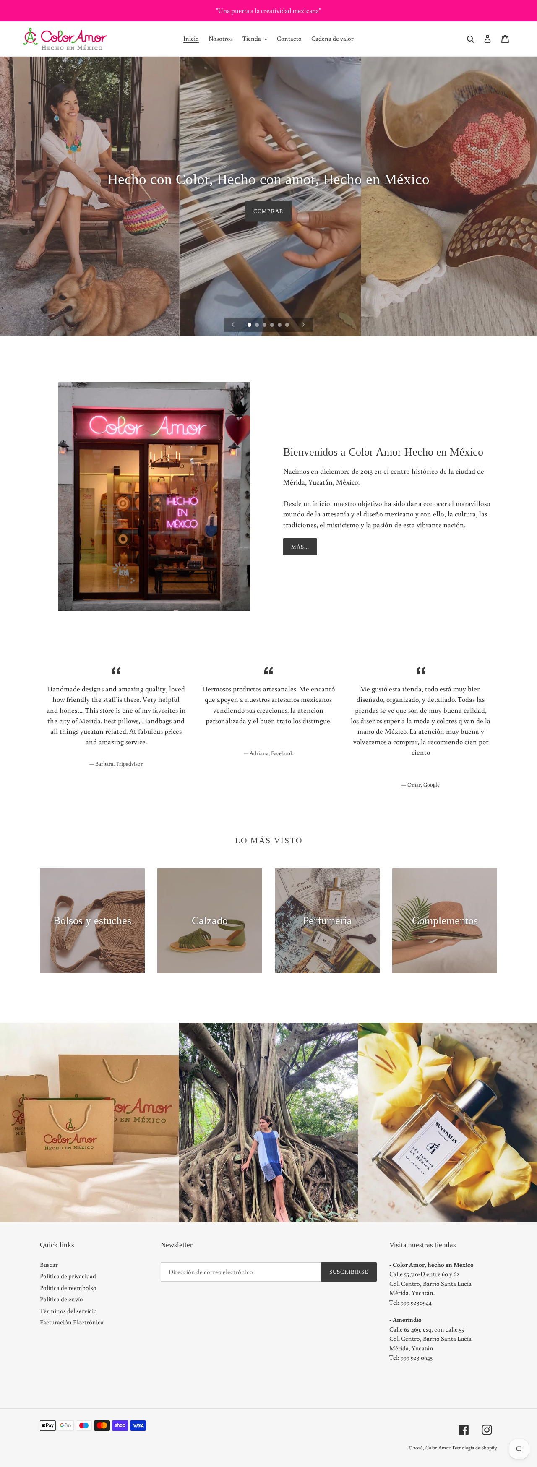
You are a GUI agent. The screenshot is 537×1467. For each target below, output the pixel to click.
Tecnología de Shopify (474, 1447)
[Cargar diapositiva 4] (272, 325)
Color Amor (438, 1447)
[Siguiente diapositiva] (303, 324)
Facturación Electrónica (72, 1322)
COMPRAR (268, 211)
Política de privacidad (68, 1276)
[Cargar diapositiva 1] (250, 325)
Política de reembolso (68, 1288)
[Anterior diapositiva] (233, 324)
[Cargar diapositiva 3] (265, 325)
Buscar (49, 1265)
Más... (300, 547)
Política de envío (61, 1299)
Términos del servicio (68, 1311)
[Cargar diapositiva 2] (257, 325)
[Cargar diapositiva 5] (280, 325)
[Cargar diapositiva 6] (287, 325)
